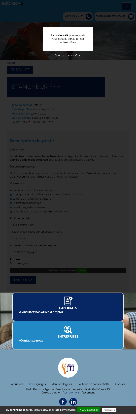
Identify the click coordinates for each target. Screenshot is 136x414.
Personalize (109, 410)
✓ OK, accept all (88, 409)
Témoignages (37, 384)
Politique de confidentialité (94, 384)
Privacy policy (125, 410)
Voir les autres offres (68, 55)
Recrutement (71, 392)
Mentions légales (61, 384)
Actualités (17, 384)
